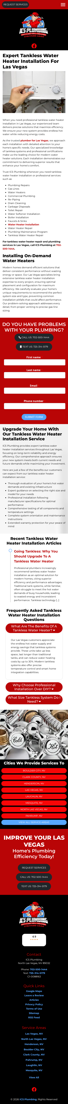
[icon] (34, 47)
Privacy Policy (34, 1004)
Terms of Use (34, 1008)
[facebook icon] (34, 1090)
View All (34, 1077)
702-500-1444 (38, 969)
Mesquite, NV (34, 802)
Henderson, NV (34, 783)
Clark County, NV (34, 777)
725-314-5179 (37, 973)
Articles (34, 999)
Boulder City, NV (34, 770)
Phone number (35, 401)
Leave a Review (34, 995)
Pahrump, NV (34, 815)
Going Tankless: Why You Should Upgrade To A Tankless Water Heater (36, 556)
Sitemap (34, 1013)
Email (34, 385)
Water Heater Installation (23, 224)
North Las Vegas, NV (34, 809)
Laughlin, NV (34, 796)
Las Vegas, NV (34, 789)
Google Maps (34, 991)
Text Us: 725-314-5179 (35, 346)
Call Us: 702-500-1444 (35, 337)
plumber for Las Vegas (34, 140)
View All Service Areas (34, 822)
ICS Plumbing (28, 1099)
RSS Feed (34, 1017)
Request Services (15, 4)
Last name (35, 370)
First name (34, 357)
